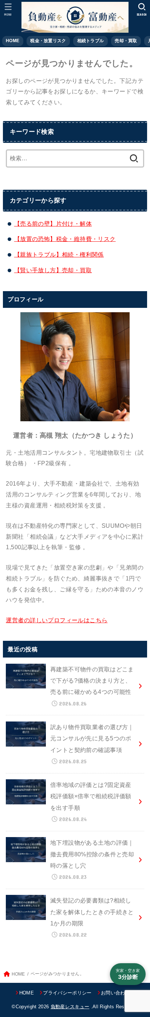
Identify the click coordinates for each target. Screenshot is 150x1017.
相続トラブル (90, 41)
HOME (12, 41)
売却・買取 (126, 41)
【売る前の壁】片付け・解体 (53, 223)
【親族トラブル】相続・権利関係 (59, 254)
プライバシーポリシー (67, 993)
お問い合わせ (115, 993)
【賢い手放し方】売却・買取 (53, 270)
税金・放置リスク (48, 41)
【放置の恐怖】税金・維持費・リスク (65, 239)
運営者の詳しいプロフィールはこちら (56, 620)
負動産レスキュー (70, 1006)
